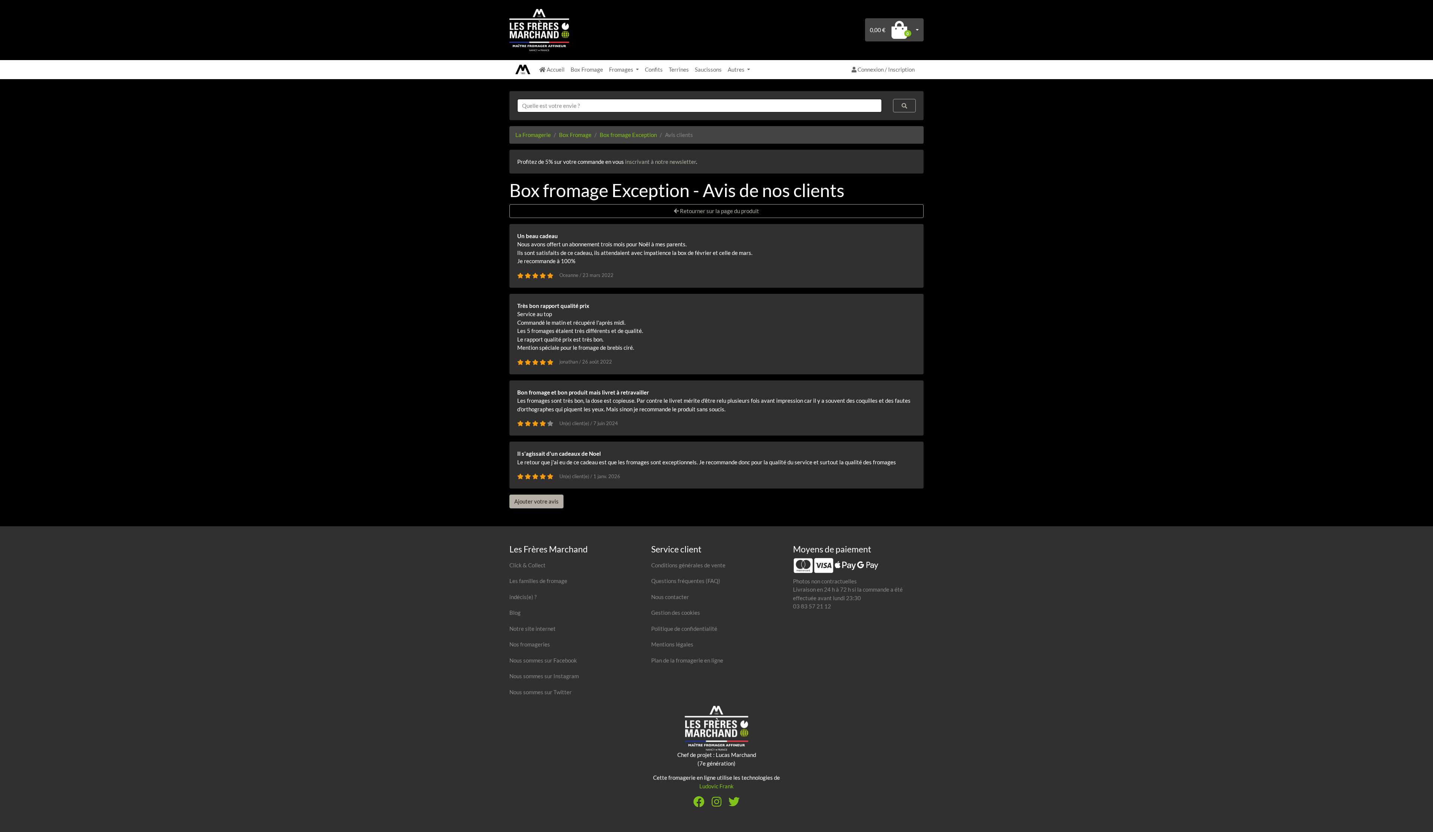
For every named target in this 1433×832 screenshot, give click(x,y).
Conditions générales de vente (688, 565)
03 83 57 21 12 (812, 606)
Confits (654, 69)
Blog (515, 612)
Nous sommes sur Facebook (543, 660)
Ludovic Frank (716, 786)
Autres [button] (737, 69)
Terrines (679, 69)
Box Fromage (587, 69)
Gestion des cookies (675, 612)
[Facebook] (699, 803)
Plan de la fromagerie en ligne (687, 660)
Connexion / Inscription (885, 69)
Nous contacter (670, 596)
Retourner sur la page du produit (719, 211)
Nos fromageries (529, 644)
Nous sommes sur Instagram (544, 676)
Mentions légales (672, 644)
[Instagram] (716, 803)
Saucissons (708, 69)
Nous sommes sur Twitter (540, 692)
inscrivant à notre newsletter (660, 161)
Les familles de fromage (538, 580)
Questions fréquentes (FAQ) (685, 580)
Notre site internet (532, 628)
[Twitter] (734, 803)
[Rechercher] (904, 106)
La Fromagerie (533, 134)
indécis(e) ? (523, 596)
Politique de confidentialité (684, 628)
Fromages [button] (621, 69)
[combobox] (699, 106)
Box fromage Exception (628, 134)
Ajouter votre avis (536, 501)
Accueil (555, 69)
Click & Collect (527, 565)
